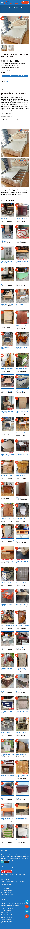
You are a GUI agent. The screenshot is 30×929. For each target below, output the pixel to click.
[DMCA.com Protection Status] (5, 862)
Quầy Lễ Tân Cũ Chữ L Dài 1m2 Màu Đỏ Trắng (22, 241)
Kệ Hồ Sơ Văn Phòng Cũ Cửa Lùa (21, 755)
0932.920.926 (9, 914)
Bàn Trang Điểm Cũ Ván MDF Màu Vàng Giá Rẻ (7, 412)
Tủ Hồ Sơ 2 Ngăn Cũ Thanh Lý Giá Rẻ (22, 412)
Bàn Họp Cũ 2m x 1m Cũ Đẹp (7, 304)
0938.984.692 (8, 910)
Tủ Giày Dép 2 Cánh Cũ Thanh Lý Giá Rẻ (7, 755)
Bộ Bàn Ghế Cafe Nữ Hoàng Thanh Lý (6, 605)
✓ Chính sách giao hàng (6, 892)
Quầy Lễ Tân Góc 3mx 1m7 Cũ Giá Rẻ (22, 283)
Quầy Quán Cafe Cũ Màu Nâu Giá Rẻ (7, 690)
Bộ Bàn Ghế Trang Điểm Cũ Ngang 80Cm (21, 433)
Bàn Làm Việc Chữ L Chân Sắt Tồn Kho (22, 562)
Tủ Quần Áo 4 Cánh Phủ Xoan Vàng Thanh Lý (22, 776)
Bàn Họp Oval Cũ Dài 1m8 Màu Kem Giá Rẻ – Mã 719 (7, 455)
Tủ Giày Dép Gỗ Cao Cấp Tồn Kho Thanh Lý (7, 476)
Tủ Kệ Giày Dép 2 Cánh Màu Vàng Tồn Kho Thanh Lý (21, 476)
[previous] (3, 30)
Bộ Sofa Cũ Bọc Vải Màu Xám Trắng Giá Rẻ (7, 647)
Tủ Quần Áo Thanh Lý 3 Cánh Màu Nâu (21, 326)
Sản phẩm (16, 7)
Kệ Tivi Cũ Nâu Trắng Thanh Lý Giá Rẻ (22, 305)
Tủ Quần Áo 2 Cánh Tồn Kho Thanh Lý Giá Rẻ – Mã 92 (21, 669)
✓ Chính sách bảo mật (6, 896)
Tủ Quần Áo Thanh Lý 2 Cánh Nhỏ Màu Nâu (21, 498)
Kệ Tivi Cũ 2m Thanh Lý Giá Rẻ (7, 561)
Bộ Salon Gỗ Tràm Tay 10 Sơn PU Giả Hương (22, 348)
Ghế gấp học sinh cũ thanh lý (7, 432)
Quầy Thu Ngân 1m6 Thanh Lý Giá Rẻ (7, 712)
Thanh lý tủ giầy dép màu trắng (7, 540)
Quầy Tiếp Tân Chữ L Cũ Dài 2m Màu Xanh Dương (7, 583)
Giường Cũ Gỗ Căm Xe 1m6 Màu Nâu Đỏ (7, 626)
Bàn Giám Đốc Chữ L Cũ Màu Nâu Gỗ (7, 797)
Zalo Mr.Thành (8, 75)
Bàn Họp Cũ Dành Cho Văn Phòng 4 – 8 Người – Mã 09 (6, 390)
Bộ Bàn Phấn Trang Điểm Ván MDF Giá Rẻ (7, 369)
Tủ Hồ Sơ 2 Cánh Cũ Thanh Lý (7, 497)
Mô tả (2, 89)
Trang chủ (9, 7)
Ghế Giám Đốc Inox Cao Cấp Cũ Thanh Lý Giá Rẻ (7, 241)
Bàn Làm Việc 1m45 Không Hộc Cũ (22, 690)
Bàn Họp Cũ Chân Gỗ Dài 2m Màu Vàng (7, 819)
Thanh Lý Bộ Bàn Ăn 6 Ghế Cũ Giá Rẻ (22, 455)
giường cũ (24, 189)
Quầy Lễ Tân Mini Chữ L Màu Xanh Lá (21, 369)
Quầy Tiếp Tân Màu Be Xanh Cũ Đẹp (7, 840)
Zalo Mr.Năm (21, 75)
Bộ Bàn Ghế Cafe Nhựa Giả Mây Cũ (22, 733)
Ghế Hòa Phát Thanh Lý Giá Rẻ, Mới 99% (7, 348)
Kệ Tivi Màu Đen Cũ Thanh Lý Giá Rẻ (7, 283)
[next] (26, 30)
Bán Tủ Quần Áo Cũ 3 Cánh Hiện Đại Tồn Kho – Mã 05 (22, 626)
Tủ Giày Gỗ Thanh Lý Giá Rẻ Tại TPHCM (22, 219)
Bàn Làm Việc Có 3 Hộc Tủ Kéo (7, 775)
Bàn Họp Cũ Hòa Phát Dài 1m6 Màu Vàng (22, 605)
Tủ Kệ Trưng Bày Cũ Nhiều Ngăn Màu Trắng (22, 583)
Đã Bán (21, 7)
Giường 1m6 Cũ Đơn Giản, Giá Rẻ (7, 219)
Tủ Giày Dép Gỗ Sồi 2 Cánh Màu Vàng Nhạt (7, 519)
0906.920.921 (9, 916)
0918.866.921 (9, 912)
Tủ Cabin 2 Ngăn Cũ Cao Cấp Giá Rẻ (22, 712)
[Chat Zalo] (27, 911)
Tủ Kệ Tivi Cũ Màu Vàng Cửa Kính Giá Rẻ (21, 540)
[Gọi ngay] (27, 916)
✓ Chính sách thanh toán (7, 894)
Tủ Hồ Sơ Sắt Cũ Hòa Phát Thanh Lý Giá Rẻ (6, 262)
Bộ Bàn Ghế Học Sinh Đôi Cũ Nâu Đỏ (7, 669)
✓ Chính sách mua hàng (6, 890)
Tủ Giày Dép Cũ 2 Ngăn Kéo (6, 325)
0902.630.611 (9, 907)
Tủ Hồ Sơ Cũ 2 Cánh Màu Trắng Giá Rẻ (22, 840)
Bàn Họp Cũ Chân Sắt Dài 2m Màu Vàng (22, 819)
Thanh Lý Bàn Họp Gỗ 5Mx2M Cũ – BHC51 (22, 647)
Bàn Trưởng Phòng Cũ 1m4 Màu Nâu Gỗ (22, 797)
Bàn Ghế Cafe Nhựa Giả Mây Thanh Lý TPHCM (6, 733)
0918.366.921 (10, 909)
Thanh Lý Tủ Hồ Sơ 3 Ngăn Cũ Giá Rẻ (22, 519)
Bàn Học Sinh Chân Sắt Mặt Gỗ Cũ (22, 262)
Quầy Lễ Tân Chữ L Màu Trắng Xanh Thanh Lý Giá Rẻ (22, 390)
